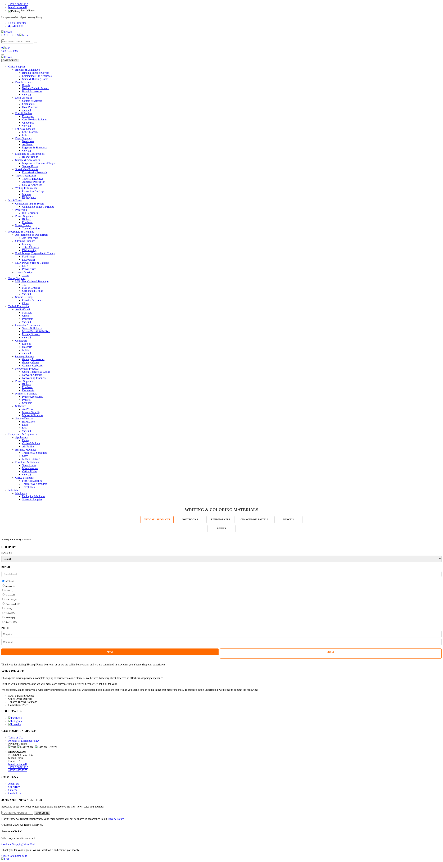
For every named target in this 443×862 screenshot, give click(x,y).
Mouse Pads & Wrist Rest (36, 331)
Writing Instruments (26, 188)
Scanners (27, 402)
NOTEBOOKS (190, 519)
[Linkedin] (14, 724)
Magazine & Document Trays (38, 163)
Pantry (25, 440)
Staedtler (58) (11, 622)
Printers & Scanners (26, 393)
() (15, 26)
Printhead (27, 222)
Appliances (21, 437)
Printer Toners (23, 225)
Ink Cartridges (30, 212)
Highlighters (29, 197)
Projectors (27, 318)
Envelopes (28, 116)
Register (21, 22)
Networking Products (27, 368)
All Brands (9, 581)
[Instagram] (15, 721)
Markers (26, 194)
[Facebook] (15, 717)
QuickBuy (14, 786)
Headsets (27, 346)
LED (25, 265)
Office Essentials (24, 477)
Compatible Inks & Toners (29, 203)
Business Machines (25, 449)
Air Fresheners (30, 237)
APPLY (110, 652)
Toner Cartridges (31, 228)
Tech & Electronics (18, 306)
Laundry (26, 244)
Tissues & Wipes (24, 272)
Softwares (20, 406)
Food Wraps (28, 256)
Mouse (26, 349)
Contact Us (14, 793)
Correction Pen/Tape (33, 191)
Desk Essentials (23, 97)
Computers (21, 340)
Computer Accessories (27, 325)
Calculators (28, 103)
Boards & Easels (24, 82)
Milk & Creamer (31, 287)
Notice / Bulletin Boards (35, 88)
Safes (25, 455)
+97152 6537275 (17, 770)
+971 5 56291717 (18, 767)
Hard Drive (28, 421)
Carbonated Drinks (32, 290)
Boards (26, 85)
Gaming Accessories (33, 359)
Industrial (13, 490)
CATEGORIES (10, 60)
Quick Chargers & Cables (36, 371)
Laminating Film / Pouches (37, 75)
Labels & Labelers (25, 128)
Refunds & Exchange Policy (23, 740)
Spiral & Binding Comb (35, 79)
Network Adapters (32, 374)
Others (25, 315)
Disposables (28, 259)
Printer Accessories (32, 396)
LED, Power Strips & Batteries (32, 262)
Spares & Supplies (32, 499)
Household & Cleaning (21, 231)
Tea (24, 284)
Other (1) (9, 590)
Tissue (25, 275)
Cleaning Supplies (25, 240)
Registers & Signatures (34, 147)
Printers (26, 399)
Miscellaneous (30, 468)
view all (26, 94)
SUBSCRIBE (42, 812)
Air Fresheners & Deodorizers (31, 234)
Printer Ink (21, 209)
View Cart (29, 844)
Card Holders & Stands (35, 119)
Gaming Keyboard (32, 365)
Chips (25, 303)
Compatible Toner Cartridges (38, 206)
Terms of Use (15, 737)
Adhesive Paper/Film (33, 181)
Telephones (28, 487)
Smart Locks (29, 465)
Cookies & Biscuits (32, 300)
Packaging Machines (33, 496)
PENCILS (288, 519)
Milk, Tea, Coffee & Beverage (31, 281)
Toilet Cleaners (30, 247)
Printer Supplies (24, 216)
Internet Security (31, 412)
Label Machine (30, 131)
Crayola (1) (10, 595)
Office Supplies (16, 66)
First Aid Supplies (32, 480)
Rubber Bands (30, 156)
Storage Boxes (30, 166)
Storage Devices (24, 418)
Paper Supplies (23, 138)
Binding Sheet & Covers (35, 72)
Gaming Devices (24, 356)
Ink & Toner (15, 200)
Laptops (26, 343)
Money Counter (30, 458)
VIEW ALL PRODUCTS (157, 519)
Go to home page (17, 855)
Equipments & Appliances (22, 434)
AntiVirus (27, 409)
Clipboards (28, 122)
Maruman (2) (10, 599)
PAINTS (221, 528)
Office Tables (29, 471)
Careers (12, 789)
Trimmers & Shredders (34, 452)
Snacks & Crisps (24, 297)
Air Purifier (28, 446)
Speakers (27, 312)
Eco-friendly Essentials (34, 172)
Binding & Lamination (27, 69)
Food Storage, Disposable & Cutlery (35, 253)
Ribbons (26, 219)
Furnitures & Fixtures (27, 462)
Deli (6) (8, 608)
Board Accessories (32, 91)
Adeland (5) (10, 586)
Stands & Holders (32, 328)
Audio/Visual (22, 309)
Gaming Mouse (30, 362)
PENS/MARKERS (220, 519)
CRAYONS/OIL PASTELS (254, 519)
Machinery (21, 493)
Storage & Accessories (27, 159)
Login (11, 22)
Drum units (28, 390)
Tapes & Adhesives (25, 175)
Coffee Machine (31, 443)
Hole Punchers (30, 107)
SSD (24, 427)
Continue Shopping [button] (12, 844)
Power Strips (29, 268)
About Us (13, 783)
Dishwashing (29, 250)
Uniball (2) (10, 613)
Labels (25, 135)
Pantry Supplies (16, 278)
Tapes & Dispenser (32, 178)
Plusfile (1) (10, 617)
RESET (330, 652)
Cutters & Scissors (32, 100)
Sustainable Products (26, 169)
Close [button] (4, 855)
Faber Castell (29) (12, 604)
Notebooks (28, 141)
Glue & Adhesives (32, 184)
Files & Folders (23, 113)
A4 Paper (27, 144)
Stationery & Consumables (29, 153)
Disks (25, 424)
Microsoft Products (32, 415)
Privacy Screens (31, 334)
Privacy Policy (116, 818)
